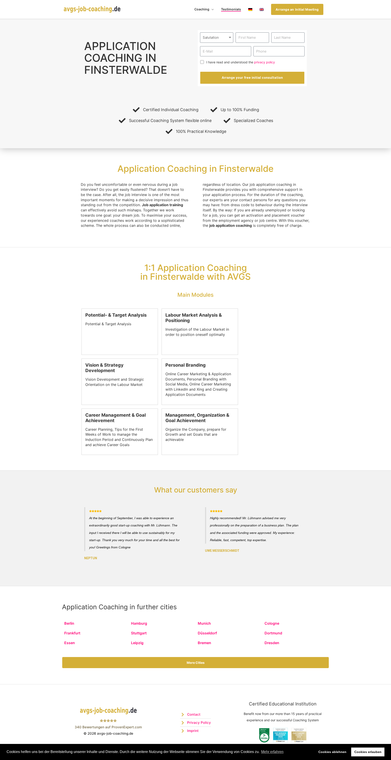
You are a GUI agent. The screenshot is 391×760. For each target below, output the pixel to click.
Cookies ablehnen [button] (332, 752)
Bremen (204, 643)
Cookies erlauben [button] (367, 752)
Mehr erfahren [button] (272, 752)
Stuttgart (139, 633)
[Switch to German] (250, 9)
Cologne (272, 623)
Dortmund (273, 633)
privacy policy (264, 62)
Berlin (69, 623)
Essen (69, 643)
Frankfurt (72, 633)
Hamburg (139, 623)
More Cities (196, 662)
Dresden (272, 643)
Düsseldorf (207, 633)
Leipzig (137, 643)
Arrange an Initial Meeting (297, 9)
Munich (204, 623)
